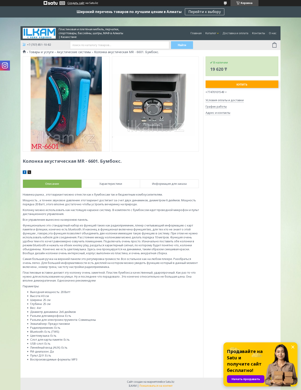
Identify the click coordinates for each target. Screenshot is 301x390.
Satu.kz (169, 382)
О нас (273, 33)
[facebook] (24, 173)
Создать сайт (75, 3)
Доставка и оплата (235, 33)
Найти (182, 45)
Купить (241, 84)
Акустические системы (74, 52)
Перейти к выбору (204, 11)
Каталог (210, 33)
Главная (196, 33)
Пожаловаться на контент (156, 386)
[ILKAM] (39, 33)
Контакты (258, 33)
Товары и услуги (41, 52)
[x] (29, 173)
